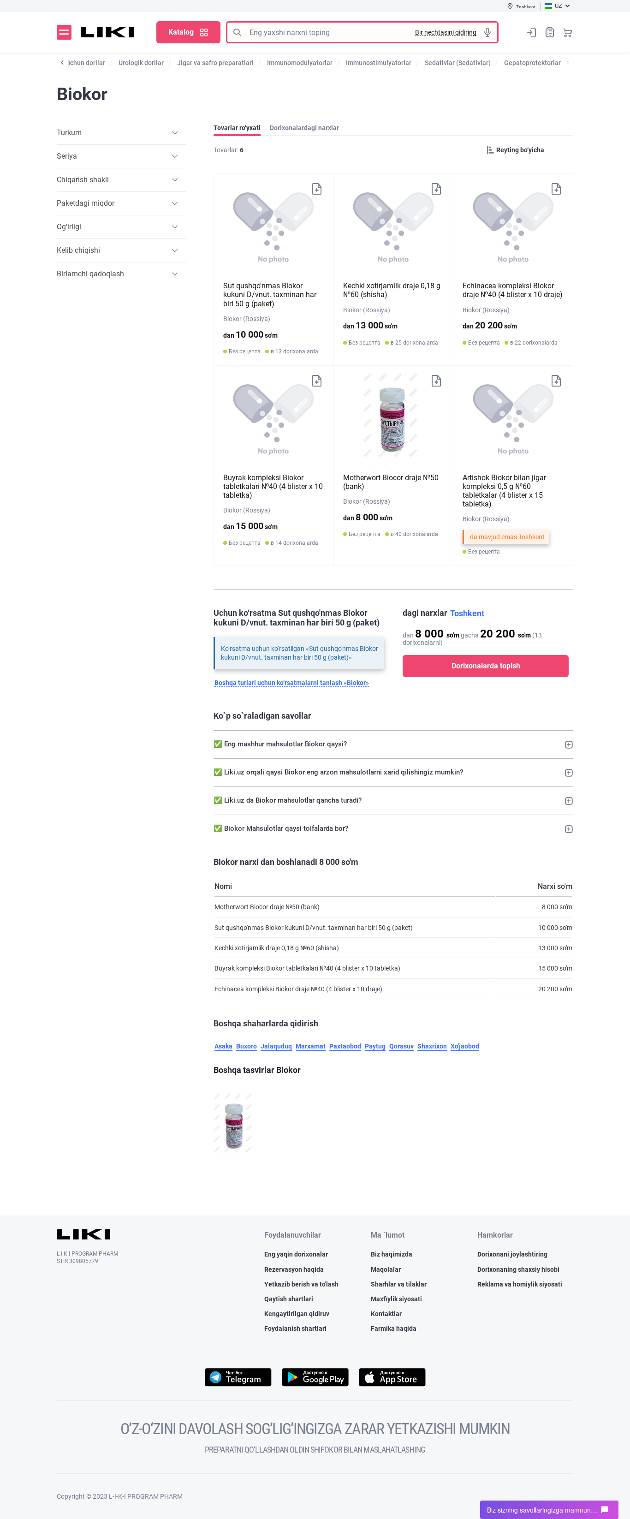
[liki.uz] (108, 32)
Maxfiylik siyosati (396, 1299)
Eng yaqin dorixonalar (296, 1254)
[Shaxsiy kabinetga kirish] (532, 32)
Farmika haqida (393, 1328)
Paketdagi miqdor (85, 203)
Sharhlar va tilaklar (399, 1284)
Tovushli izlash (487, 32)
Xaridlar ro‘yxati (550, 32)
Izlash (237, 32)
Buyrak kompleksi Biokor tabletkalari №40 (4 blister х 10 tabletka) (273, 486)
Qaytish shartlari (288, 1299)
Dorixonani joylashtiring (512, 1254)
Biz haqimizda (391, 1254)
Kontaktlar (386, 1313)
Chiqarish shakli (83, 179)
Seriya (67, 156)
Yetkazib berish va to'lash (301, 1284)
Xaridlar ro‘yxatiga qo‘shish (316, 188)
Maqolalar (386, 1269)
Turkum (69, 132)
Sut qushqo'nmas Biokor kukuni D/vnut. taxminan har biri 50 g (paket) (269, 294)
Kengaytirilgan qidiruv (296, 1313)
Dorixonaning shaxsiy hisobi (518, 1269)
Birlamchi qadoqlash (90, 273)
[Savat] (568, 32)
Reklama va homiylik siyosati (519, 1284)
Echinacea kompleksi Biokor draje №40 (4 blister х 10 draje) (513, 290)
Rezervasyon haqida (294, 1269)
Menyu (64, 32)
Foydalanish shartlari (295, 1328)
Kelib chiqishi (78, 250)
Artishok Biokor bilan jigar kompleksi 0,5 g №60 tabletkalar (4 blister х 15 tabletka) (504, 491)
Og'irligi (69, 226)
